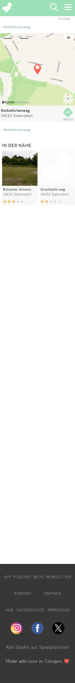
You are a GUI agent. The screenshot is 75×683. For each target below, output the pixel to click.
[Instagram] (16, 632)
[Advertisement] (37, 385)
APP (7, 576)
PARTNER (52, 593)
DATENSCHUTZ (30, 609)
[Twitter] (58, 632)
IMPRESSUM (59, 609)
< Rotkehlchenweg (16, 27)
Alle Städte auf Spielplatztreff (37, 647)
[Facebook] (37, 632)
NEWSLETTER (58, 576)
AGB (9, 609)
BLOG (39, 576)
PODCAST (23, 576)
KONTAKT (23, 593)
